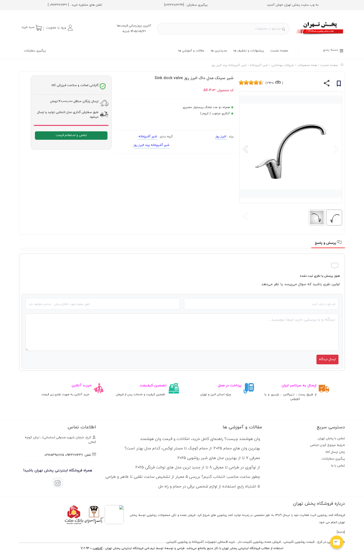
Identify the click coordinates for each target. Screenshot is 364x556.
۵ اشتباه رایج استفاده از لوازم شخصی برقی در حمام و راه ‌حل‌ (209, 486)
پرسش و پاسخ (326, 243)
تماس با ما (338, 465)
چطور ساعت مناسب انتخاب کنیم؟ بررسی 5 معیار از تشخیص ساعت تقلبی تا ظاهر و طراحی (182, 477)
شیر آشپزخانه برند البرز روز (151, 145)
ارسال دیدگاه (327, 359)
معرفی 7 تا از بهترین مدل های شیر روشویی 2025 (219, 458)
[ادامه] (341, 532)
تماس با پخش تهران (331, 438)
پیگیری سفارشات (35, 51)
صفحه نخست (279, 51)
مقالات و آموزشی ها (191, 51)
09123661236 (74, 455)
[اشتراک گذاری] (327, 84)
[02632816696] (174, 5)
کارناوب (98, 548)
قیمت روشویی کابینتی (299, 542)
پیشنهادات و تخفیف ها (249, 51)
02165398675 (54, 455)
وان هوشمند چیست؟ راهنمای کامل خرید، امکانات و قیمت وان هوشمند (200, 439)
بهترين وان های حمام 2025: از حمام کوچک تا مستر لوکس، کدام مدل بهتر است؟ (192, 448)
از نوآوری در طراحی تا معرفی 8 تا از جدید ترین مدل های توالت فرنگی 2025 (197, 467)
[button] (59, 27)
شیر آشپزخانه (147, 136)
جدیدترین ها (219, 51)
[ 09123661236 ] (58, 5)
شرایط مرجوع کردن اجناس (327, 445)
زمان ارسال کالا (335, 452)
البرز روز (220, 136)
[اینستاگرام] (57, 482)
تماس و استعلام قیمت (71, 135)
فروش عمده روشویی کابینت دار (259, 542)
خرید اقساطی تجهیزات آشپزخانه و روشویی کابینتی (200, 542)
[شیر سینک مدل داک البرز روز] (320, 35)
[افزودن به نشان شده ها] (338, 84)
